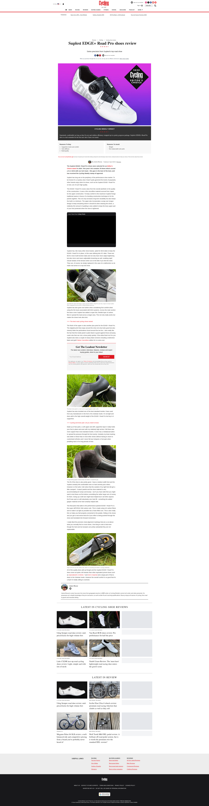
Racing (77, 10)
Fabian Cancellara (83, 340)
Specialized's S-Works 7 (77, 575)
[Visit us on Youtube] (153, 2)
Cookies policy (130, 785)
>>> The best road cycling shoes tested (80, 321)
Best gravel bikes (114, 763)
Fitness (106, 10)
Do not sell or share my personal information (111, 788)
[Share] (95, 55)
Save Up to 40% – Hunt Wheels (79, 14)
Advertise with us (88, 788)
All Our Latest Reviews (133, 760)
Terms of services (88, 361)
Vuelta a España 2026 (98, 14)
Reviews (85, 10)
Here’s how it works (124, 58)
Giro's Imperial (92, 575)
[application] (91, 229)
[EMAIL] (70, 588)
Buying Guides (95, 10)
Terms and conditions (106, 785)
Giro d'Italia (94, 763)
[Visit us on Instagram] (146, 2)
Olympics (94, 769)
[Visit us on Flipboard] (155, 2)
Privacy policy (119, 785)
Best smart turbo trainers (116, 766)
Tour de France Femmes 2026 (139, 14)
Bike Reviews (131, 763)
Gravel (114, 10)
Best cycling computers (115, 769)
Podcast (132, 10)
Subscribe (148, 5)
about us (77, 785)
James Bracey (98, 162)
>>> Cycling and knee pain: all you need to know (83, 423)
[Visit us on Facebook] (151, 2)
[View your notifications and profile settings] (63, 4)
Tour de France (95, 760)
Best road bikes (113, 760)
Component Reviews (133, 766)
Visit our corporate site (125, 801)
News (70, 10)
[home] (66, 10)
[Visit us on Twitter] (148, 2)
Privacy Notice (72, 362)
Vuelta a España (96, 766)
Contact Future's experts (89, 785)
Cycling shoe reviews (111, 40)
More (140, 10)
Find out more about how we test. (135, 156)
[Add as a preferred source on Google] (104, 794)
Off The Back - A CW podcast (117, 14)
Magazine (123, 10)
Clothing (101, 40)
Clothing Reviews (132, 769)
